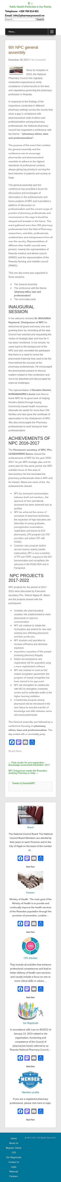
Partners (13, 1176)
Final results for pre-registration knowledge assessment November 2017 (29, 763)
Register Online (14, 1147)
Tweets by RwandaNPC (23, 783)
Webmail (13, 1171)
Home (14, 1138)
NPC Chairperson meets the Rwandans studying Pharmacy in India (27, 772)
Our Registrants (14, 1157)
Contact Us (13, 1162)
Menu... (12, 31)
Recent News (15, 751)
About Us (13, 1143)
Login (13, 1166)
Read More (30, 867)
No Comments (39, 59)
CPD (14, 1152)
